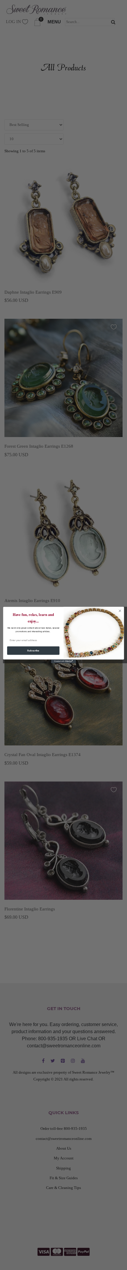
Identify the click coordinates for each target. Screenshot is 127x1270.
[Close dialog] (120, 610)
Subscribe (33, 650)
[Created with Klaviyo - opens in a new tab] (63, 661)
